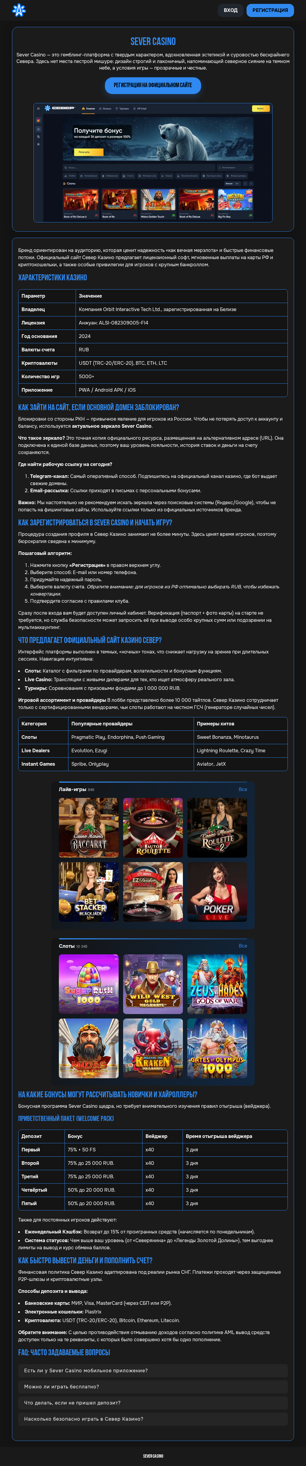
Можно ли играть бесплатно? (61, 1387)
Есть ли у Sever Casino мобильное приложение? (86, 1370)
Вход (231, 10)
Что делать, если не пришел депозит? (72, 1403)
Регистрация (270, 10)
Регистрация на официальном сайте (153, 85)
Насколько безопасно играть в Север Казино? (83, 1419)
